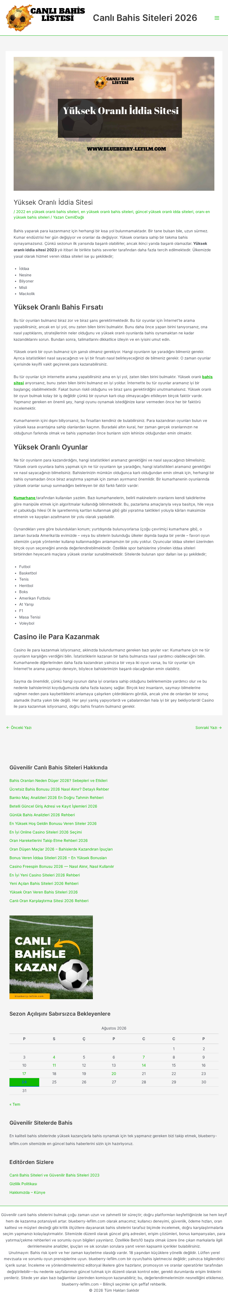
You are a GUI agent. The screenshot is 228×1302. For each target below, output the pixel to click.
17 (24, 1073)
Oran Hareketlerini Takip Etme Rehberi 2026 (48, 840)
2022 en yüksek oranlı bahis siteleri (47, 211)
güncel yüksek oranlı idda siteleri (164, 211)
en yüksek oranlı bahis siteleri (107, 211)
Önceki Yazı (18, 727)
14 (144, 1065)
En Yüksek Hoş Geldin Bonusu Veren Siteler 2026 (53, 823)
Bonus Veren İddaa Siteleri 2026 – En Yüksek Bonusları (58, 858)
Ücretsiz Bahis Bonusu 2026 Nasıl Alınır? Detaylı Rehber (59, 789)
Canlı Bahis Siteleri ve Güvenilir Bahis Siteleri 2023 (54, 1175)
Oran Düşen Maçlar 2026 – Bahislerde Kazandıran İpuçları (61, 849)
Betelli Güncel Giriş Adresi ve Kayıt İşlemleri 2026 (53, 806)
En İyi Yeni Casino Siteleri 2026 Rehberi (44, 875)
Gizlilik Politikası (23, 1184)
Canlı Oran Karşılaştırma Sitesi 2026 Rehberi (48, 900)
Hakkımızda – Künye (27, 1192)
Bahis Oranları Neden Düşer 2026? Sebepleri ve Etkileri (58, 780)
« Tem (14, 1104)
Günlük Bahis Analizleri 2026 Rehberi (42, 815)
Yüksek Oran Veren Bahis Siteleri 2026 (43, 892)
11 (54, 1065)
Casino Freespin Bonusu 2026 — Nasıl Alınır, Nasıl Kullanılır (61, 866)
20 (113, 1073)
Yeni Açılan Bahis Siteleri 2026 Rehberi (43, 883)
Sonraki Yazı (208, 727)
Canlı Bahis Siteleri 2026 (145, 17)
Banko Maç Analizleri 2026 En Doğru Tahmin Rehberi (56, 797)
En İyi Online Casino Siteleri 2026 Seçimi (45, 832)
